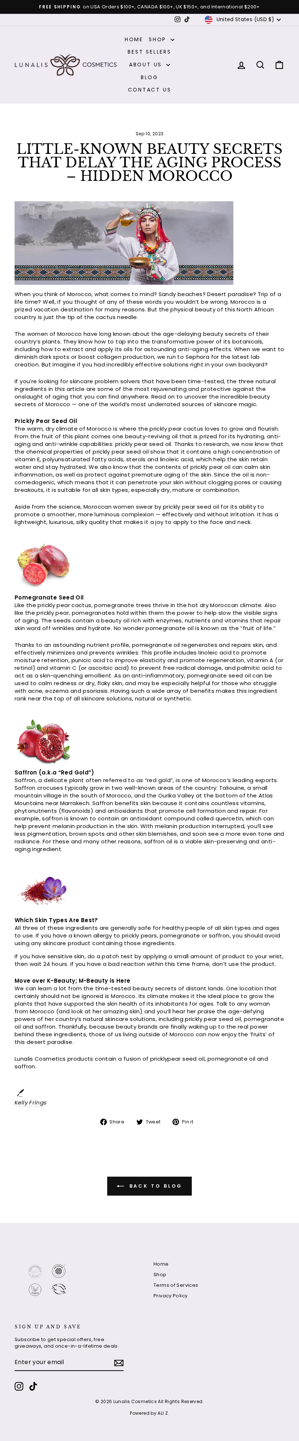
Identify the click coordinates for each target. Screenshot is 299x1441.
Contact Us (149, 89)
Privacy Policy (170, 1296)
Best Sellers (149, 51)
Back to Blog (155, 1185)
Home (134, 39)
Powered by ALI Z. (149, 1413)
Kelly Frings (31, 1102)
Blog (149, 77)
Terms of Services (176, 1285)
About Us (146, 64)
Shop (159, 39)
